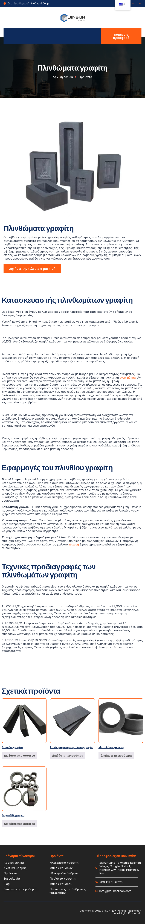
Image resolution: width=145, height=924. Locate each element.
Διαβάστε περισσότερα (19, 755)
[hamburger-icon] (9, 36)
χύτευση (74, 544)
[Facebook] (132, 3)
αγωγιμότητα (128, 377)
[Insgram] (139, 3)
